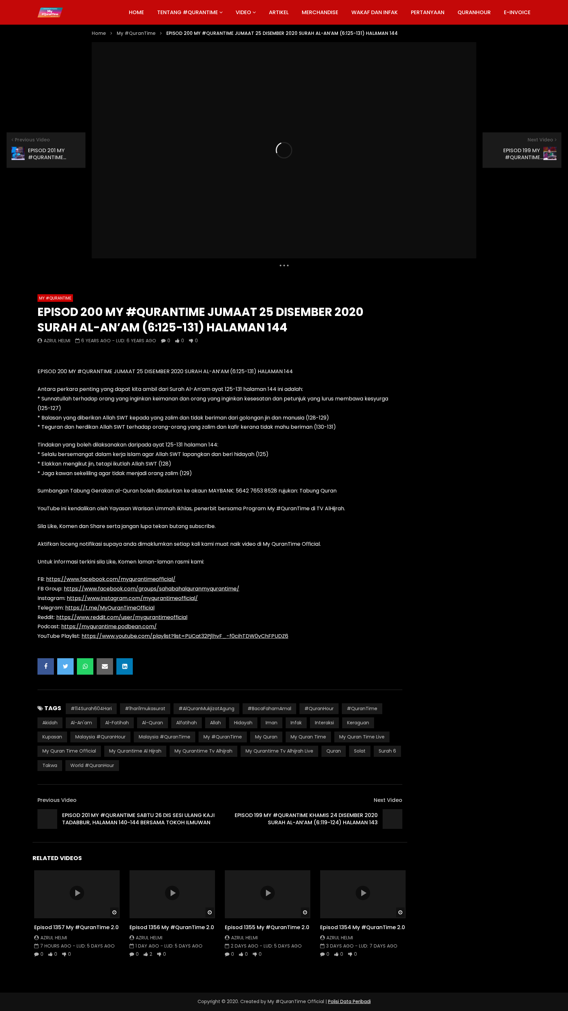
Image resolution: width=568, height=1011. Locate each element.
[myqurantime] (50, 12)
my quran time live (362, 737)
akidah (50, 722)
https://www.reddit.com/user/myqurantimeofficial (121, 617)
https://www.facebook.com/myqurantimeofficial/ (111, 579)
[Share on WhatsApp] (85, 666)
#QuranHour (319, 708)
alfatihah (186, 722)
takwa (49, 765)
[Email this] (105, 666)
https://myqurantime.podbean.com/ (109, 626)
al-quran (152, 722)
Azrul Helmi (57, 340)
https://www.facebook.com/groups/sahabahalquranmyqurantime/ (151, 588)
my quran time (308, 737)
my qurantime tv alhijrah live (279, 751)
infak (296, 722)
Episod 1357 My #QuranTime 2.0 (76, 927)
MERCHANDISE (320, 12)
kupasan (52, 737)
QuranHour (474, 12)
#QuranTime (362, 708)
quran (333, 751)
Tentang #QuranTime (187, 12)
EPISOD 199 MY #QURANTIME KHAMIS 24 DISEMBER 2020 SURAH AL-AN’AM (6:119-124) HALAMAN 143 (306, 818)
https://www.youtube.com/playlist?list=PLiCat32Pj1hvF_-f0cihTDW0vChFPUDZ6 (185, 636)
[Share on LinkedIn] (124, 666)
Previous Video (57, 800)
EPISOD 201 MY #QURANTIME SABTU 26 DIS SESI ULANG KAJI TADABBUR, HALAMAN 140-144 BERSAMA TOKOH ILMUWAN (138, 818)
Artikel (279, 12)
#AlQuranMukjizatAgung (206, 708)
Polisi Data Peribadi (349, 1001)
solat (360, 751)
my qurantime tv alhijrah (203, 751)
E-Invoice (517, 12)
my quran (266, 737)
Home (99, 33)
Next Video (388, 800)
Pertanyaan (427, 12)
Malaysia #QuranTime (164, 737)
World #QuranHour (92, 765)
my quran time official (69, 751)
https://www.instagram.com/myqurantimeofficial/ (132, 598)
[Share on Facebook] (45, 666)
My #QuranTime (136, 33)
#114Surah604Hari (91, 708)
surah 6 (387, 751)
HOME (136, 12)
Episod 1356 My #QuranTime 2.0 (172, 927)
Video (243, 12)
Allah (215, 722)
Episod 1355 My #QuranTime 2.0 (267, 927)
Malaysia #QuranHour (100, 737)
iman (271, 722)
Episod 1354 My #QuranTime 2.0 (362, 927)
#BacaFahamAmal (269, 708)
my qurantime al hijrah (135, 751)
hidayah (243, 722)
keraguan (358, 722)
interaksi (324, 722)
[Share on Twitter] (65, 666)
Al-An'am (81, 722)
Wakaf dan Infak (374, 12)
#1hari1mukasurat (145, 708)
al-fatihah (117, 722)
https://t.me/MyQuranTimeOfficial (109, 608)
